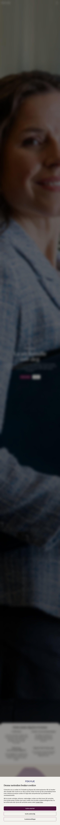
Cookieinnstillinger (30, 819)
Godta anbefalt (30, 808)
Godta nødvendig (30, 814)
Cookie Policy (39, 802)
